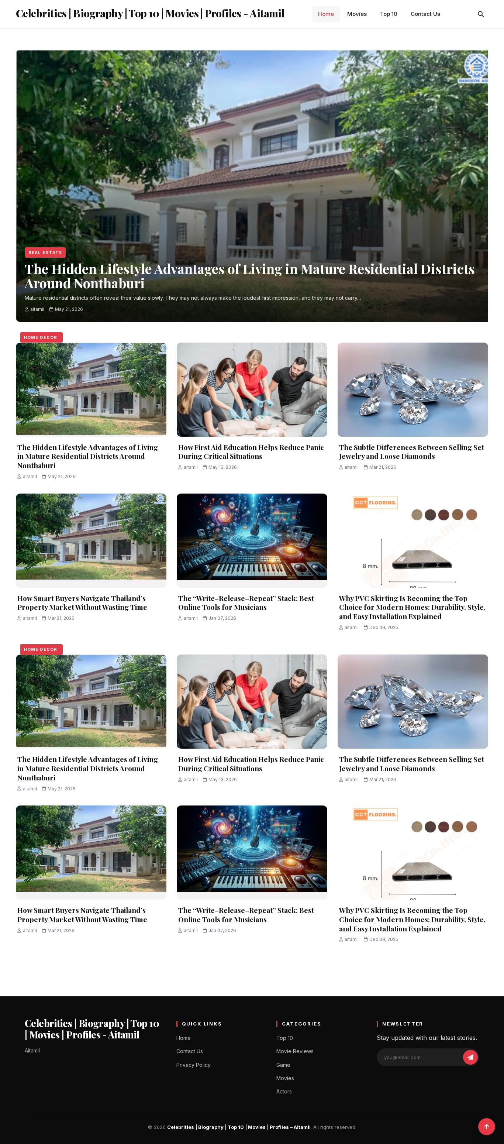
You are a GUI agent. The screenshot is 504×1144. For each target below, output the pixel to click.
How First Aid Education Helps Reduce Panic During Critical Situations (251, 451)
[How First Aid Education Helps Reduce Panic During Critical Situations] (252, 390)
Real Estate (45, 252)
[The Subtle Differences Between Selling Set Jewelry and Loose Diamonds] (413, 390)
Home (326, 13)
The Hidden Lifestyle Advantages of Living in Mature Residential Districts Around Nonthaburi (87, 456)
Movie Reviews (295, 1051)
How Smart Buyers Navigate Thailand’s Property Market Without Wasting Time (82, 602)
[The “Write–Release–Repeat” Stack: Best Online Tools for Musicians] (252, 541)
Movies (357, 13)
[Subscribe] (470, 1057)
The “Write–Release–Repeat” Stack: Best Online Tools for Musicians (246, 602)
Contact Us (425, 13)
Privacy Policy (193, 1065)
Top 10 (388, 13)
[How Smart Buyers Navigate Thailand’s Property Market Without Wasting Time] (91, 541)
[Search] (480, 14)
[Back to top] (486, 1126)
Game (283, 1065)
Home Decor (40, 337)
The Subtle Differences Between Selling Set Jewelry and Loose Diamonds (411, 451)
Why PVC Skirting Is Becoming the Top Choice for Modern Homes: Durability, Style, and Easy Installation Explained (412, 607)
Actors (284, 1091)
